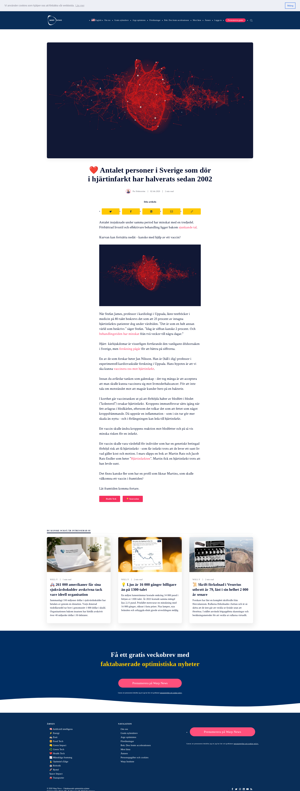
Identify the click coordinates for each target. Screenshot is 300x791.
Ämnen (208, 20)
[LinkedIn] (244, 789)
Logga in (218, 20)
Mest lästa (197, 20)
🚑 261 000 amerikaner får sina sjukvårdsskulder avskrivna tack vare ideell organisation (76, 589)
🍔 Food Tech (56, 741)
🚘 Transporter (56, 777)
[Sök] (251, 20)
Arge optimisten (139, 20)
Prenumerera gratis (235, 20)
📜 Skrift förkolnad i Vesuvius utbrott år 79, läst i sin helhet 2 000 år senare (220, 589)
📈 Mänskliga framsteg (60, 757)
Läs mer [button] (79, 5)
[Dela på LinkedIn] (151, 211)
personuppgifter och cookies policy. (171, 693)
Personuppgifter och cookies (134, 757)
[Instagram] (240, 789)
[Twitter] (236, 789)
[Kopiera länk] (192, 211)
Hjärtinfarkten (140, 458)
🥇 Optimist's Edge (58, 761)
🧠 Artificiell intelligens (61, 729)
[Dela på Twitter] (111, 211)
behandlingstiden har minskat (119, 333)
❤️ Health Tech (109, 499)
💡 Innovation (132, 499)
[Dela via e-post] (171, 211)
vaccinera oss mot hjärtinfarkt (134, 368)
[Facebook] (232, 789)
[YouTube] (247, 789)
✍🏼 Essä (53, 737)
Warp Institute (127, 761)
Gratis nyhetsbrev (121, 20)
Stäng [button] (290, 5)
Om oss (107, 20)
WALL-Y (54, 579)
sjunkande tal (188, 227)
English (96, 20)
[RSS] (251, 789)
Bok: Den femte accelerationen (176, 20)
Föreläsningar (155, 20)
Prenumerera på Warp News (150, 683)
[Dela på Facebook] (131, 211)
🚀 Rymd (54, 769)
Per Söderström (139, 191)
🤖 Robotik (55, 765)
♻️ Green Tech (56, 749)
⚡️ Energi (54, 733)
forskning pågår (129, 348)
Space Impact (55, 773)
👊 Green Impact (57, 745)
